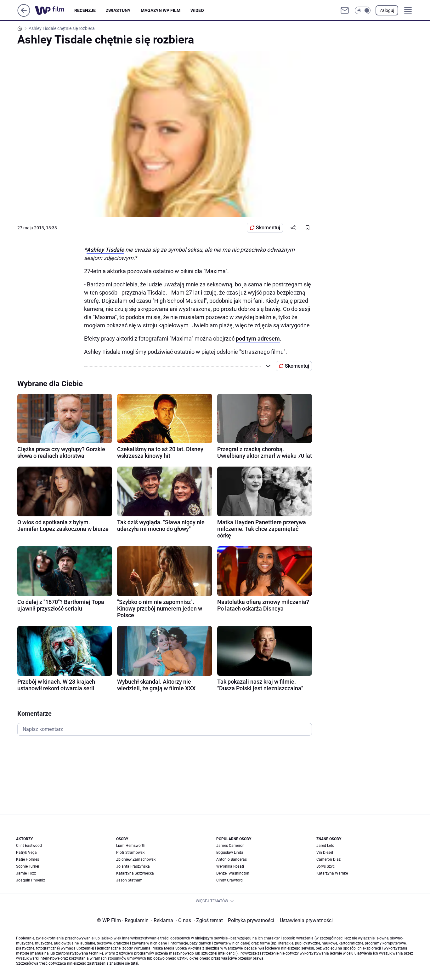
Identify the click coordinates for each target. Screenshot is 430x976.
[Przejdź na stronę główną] (23, 15)
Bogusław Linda (229, 852)
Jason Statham (129, 880)
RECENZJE (85, 10)
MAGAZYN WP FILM (160, 10)
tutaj (134, 963)
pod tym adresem (258, 338)
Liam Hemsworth (130, 845)
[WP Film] (54, 10)
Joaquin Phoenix (30, 880)
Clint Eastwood (29, 845)
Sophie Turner (27, 866)
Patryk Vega (26, 852)
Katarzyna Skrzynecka (135, 873)
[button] (363, 10)
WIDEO (197, 10)
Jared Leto (325, 845)
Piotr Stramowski (130, 852)
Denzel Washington (232, 873)
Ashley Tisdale (105, 249)
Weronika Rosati (230, 866)
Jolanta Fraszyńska (133, 866)
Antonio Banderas (231, 859)
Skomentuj (268, 228)
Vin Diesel (324, 852)
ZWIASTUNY (118, 10)
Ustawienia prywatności (305, 920)
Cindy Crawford (229, 880)
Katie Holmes (27, 859)
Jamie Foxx (26, 873)
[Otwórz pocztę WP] (345, 10)
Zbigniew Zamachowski (136, 859)
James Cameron (230, 845)
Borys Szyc (325, 866)
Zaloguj (387, 10)
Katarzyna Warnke (332, 873)
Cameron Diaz (328, 859)
